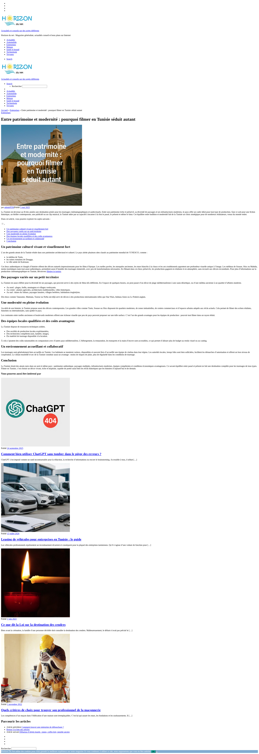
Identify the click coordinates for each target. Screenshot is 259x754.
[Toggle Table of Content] (3, 224)
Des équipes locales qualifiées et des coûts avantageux (29, 236)
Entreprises (14, 110)
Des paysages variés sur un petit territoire (23, 231)
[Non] (157, 752)
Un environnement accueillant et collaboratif (25, 238)
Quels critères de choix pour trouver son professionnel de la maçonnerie (51, 710)
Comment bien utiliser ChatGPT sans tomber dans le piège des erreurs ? (51, 454)
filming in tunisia (54, 271)
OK (153, 751)
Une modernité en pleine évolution (21, 234)
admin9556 (9, 207)
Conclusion (11, 241)
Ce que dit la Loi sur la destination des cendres (33, 624)
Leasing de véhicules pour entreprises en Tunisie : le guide (41, 539)
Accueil (4, 110)
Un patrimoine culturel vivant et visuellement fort (27, 229)
